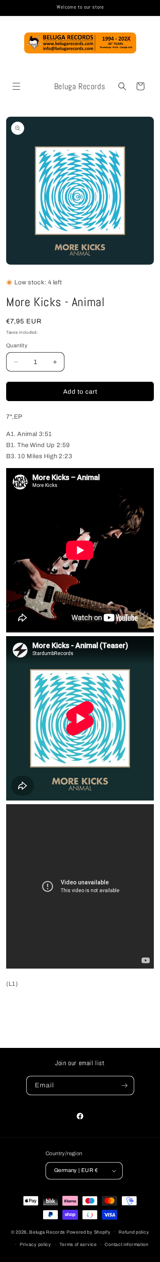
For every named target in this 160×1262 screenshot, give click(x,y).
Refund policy (134, 1232)
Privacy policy (35, 1244)
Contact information (126, 1244)
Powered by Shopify (88, 1231)
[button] (16, 86)
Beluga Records (47, 1231)
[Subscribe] (125, 1085)
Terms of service (78, 1244)
